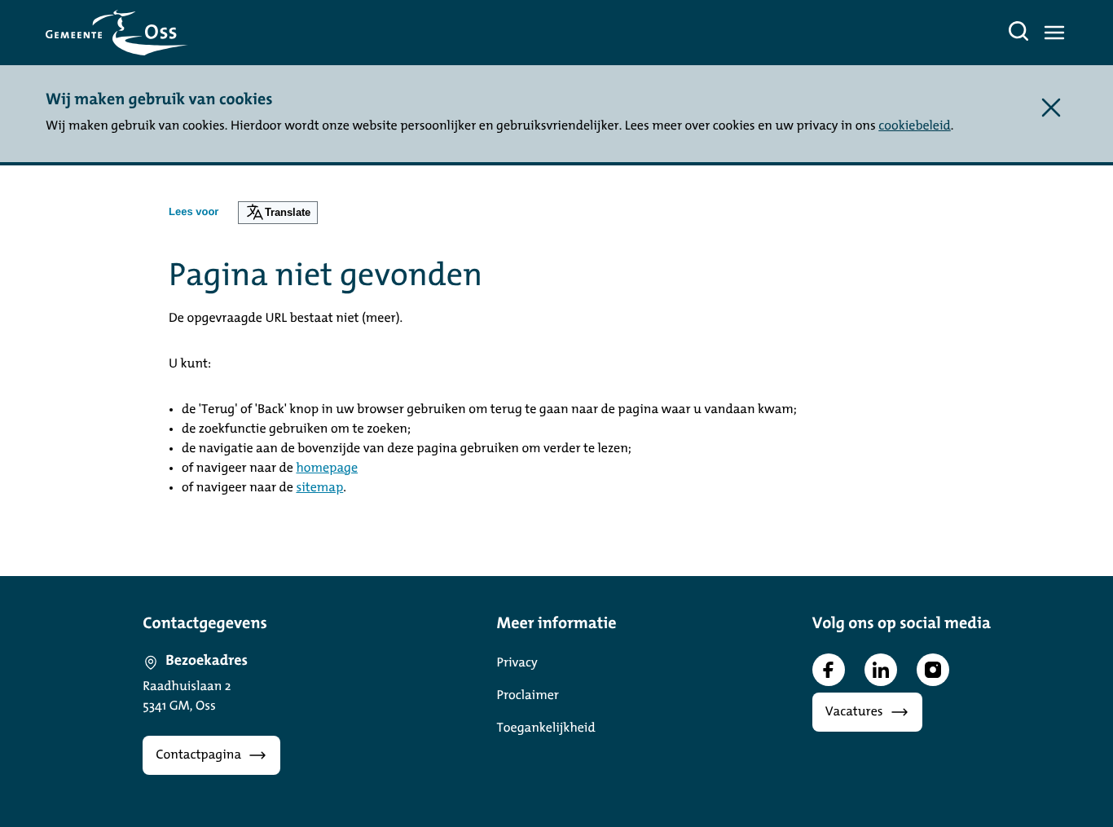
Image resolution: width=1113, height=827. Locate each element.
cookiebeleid (914, 126)
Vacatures (854, 712)
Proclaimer (528, 695)
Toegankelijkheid (546, 728)
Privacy (517, 663)
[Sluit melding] (1051, 107)
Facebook (828, 669)
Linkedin (880, 669)
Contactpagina (198, 755)
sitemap (319, 488)
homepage (327, 468)
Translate (287, 212)
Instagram (933, 669)
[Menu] (1054, 33)
